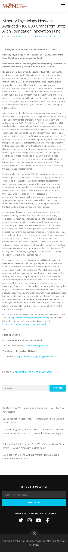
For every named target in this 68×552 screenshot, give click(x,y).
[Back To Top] (34, 533)
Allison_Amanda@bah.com (36, 345)
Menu (62, 6)
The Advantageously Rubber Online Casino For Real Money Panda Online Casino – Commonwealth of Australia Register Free (33, 433)
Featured (20, 372)
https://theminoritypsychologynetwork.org (30, 317)
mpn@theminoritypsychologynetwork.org (37, 356)
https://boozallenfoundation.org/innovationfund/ (24, 324)
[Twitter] (20, 520)
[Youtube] (38, 520)
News (49, 372)
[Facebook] (47, 520)
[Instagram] (29, 520)
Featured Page (36, 372)
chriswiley (49, 36)
